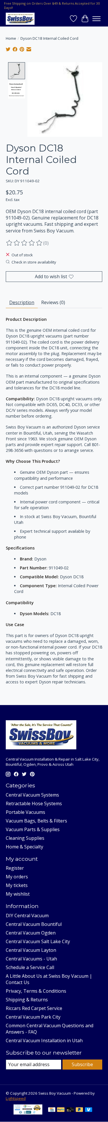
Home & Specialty (24, 847)
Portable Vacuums (25, 812)
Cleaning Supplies (25, 838)
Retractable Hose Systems (34, 803)
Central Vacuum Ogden (31, 933)
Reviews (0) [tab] (53, 302)
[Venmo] (88, 1110)
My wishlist (18, 894)
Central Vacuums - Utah (31, 959)
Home (11, 38)
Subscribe (82, 1064)
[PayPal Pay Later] (79, 1110)
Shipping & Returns (27, 999)
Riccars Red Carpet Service (34, 1008)
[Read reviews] (24, 243)
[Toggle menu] (96, 18)
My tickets (17, 885)
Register (15, 868)
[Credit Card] (51, 1110)
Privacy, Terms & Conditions (36, 991)
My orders (17, 876)
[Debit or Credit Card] (70, 1110)
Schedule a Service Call (30, 967)
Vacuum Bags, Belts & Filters (36, 821)
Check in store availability (34, 262)
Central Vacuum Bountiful (34, 924)
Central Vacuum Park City (33, 1017)
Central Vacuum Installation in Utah (44, 1040)
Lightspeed (16, 1098)
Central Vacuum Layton (31, 950)
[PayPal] (61, 1110)
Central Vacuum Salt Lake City (38, 941)
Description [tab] (21, 302)
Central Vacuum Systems (32, 795)
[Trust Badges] (28, 1113)
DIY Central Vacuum (27, 915)
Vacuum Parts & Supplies (33, 829)
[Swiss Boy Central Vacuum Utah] (20, 18)
